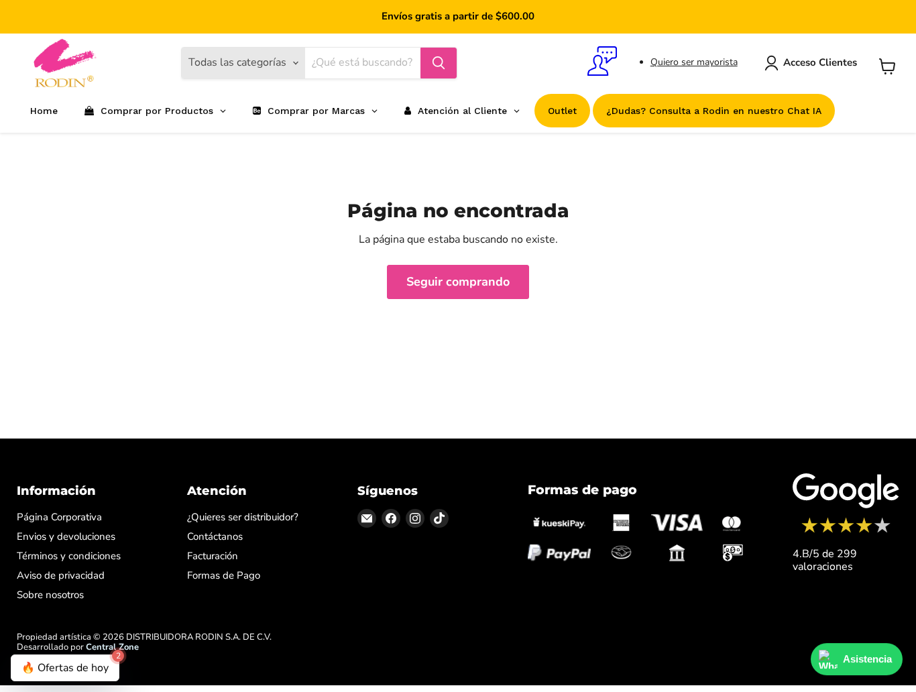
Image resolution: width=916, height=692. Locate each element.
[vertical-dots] (846, 531)
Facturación (212, 556)
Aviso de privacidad (61, 575)
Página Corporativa (59, 517)
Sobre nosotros (50, 594)
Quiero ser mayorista (694, 62)
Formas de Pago (223, 575)
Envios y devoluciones (66, 536)
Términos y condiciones (69, 556)
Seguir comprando (458, 282)
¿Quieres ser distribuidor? (242, 517)
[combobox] (362, 63)
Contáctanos (215, 536)
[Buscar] (438, 63)
